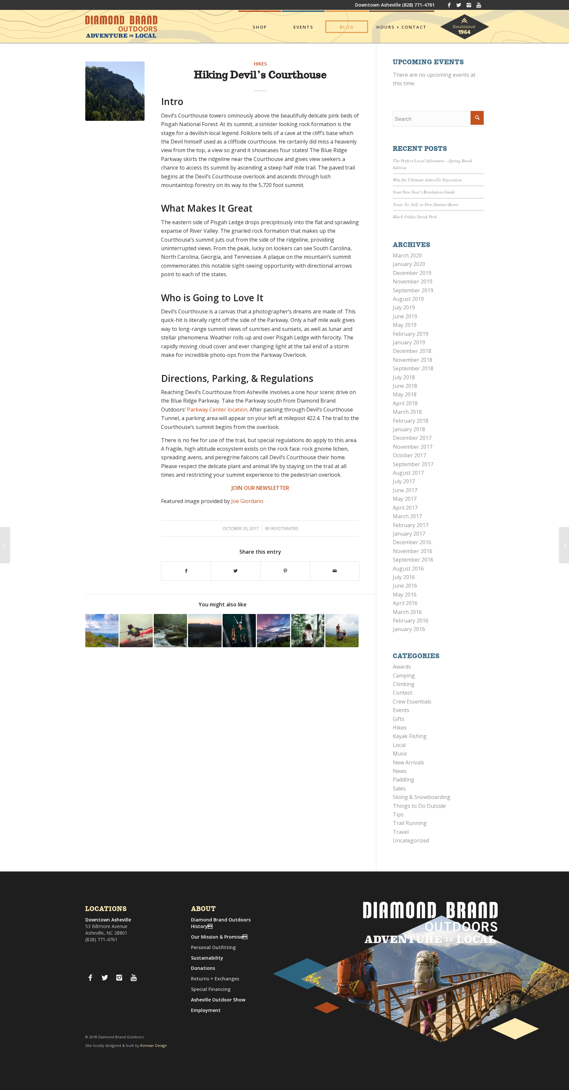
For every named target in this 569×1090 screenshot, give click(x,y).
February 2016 (410, 620)
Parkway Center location (217, 409)
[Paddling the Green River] (136, 630)
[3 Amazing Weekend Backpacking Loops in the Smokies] (273, 630)
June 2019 (405, 316)
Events (401, 710)
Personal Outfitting (213, 947)
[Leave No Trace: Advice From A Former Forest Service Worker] (307, 630)
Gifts (398, 719)
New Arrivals (408, 762)
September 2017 (413, 464)
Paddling (403, 779)
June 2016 (405, 585)
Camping (404, 675)
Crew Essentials (412, 701)
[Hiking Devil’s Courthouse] (115, 91)
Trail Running (410, 823)
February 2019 (410, 333)
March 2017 (407, 516)
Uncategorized (411, 840)
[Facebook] (449, 5)
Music (400, 753)
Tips (398, 814)
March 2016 (407, 612)
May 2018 (405, 394)
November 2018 (412, 359)
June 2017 (405, 490)
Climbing (404, 684)
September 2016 (413, 559)
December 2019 (412, 273)
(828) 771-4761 (418, 5)
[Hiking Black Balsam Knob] (342, 630)
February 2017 (410, 525)
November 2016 (412, 551)
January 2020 (409, 264)
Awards (402, 666)
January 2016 (409, 629)
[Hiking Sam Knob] (5, 545)
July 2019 (404, 307)
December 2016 (412, 542)
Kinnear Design (153, 1045)
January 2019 (409, 342)
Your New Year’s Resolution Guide (424, 192)
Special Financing (210, 989)
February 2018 (410, 420)
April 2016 (405, 603)
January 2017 (409, 533)
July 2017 (404, 481)
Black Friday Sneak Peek (415, 216)
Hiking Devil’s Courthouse (260, 75)
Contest (402, 692)
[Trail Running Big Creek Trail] (204, 630)
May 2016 (405, 594)
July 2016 (404, 577)
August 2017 (408, 472)
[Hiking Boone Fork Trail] (170, 630)
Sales (399, 788)
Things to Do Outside (419, 806)
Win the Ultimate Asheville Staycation (427, 179)
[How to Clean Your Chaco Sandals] (564, 545)
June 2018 (405, 385)
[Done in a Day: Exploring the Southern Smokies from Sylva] (102, 630)
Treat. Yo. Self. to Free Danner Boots (425, 204)
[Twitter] (459, 5)
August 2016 (408, 568)
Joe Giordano (247, 501)
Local (399, 745)
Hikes (260, 64)
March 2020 (407, 255)
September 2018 (413, 368)
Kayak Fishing (410, 736)
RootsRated (284, 528)
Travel (401, 832)
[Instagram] (469, 5)
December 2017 (412, 437)
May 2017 (405, 498)
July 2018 (404, 377)
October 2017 (409, 455)
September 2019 (413, 290)
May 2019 (405, 325)
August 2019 (408, 299)
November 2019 (412, 281)
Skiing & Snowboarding (421, 797)
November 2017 (412, 446)
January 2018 (409, 429)
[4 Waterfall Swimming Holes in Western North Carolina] (239, 630)
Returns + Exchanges (215, 978)
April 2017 (405, 507)
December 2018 (412, 351)
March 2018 (407, 411)
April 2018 (405, 403)
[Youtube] (479, 5)
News (400, 771)
